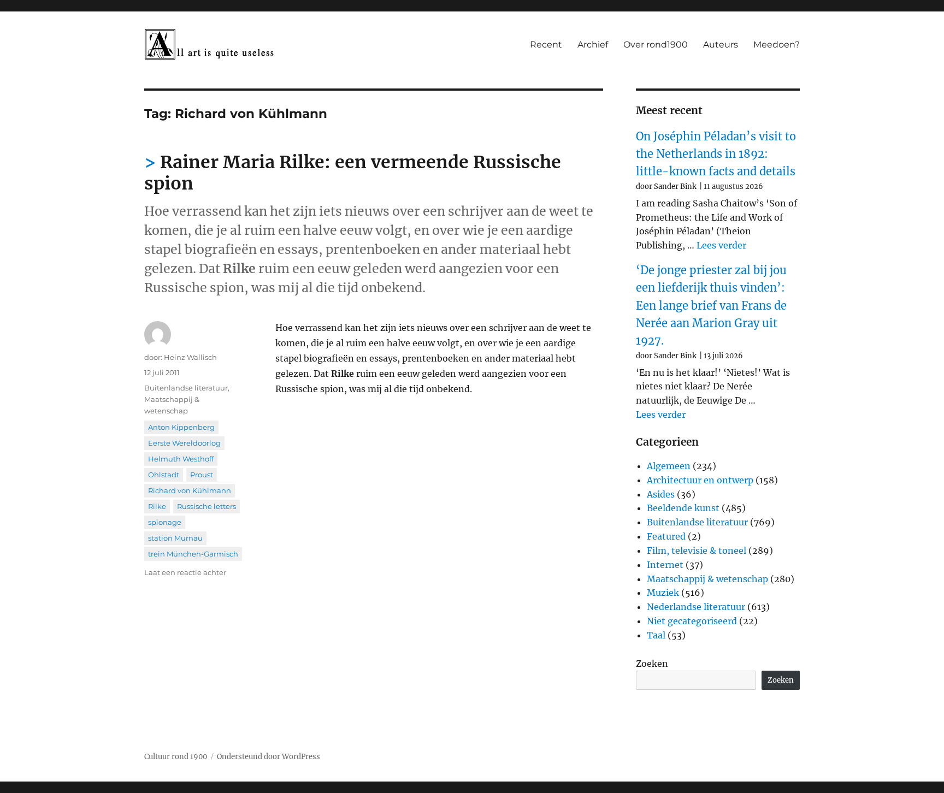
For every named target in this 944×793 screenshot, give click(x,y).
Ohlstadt (163, 474)
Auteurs (720, 44)
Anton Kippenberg (181, 427)
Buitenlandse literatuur (186, 387)
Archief (592, 44)
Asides (661, 494)
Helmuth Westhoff (181, 458)
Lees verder (721, 245)
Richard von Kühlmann (189, 490)
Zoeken (652, 663)
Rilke (157, 506)
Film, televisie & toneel (696, 550)
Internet (665, 564)
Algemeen (669, 465)
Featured (666, 536)
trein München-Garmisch (193, 553)
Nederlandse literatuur (696, 606)
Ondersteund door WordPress (268, 756)
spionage (164, 522)
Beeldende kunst (683, 507)
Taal (656, 635)
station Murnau (175, 538)
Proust (201, 474)
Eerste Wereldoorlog (184, 443)
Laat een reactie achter (185, 572)
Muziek (663, 592)
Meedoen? (776, 44)
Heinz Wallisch (190, 357)
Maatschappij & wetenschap (707, 578)
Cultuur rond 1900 (175, 756)
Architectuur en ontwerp (700, 480)
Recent (546, 44)
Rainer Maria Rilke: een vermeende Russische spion (352, 172)
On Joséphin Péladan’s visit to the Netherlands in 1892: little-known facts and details (716, 154)
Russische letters (206, 506)
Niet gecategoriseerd (692, 621)
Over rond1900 (655, 44)
